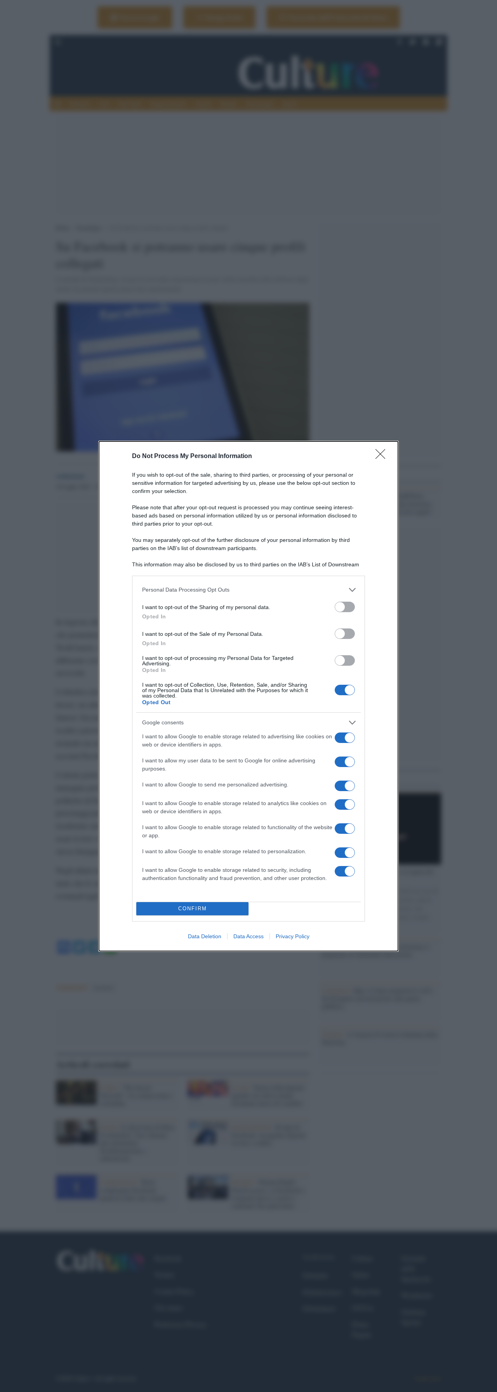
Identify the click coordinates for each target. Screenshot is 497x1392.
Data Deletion (204, 936)
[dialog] (248, 696)
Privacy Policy (292, 936)
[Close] (382, 456)
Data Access (248, 936)
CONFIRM (192, 908)
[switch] (345, 607)
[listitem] (248, 590)
